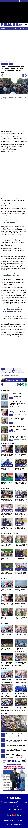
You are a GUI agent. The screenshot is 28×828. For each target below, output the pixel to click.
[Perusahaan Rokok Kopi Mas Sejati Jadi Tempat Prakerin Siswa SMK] (21, 567)
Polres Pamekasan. (7, 370)
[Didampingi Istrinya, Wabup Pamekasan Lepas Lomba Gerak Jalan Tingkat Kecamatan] (4, 396)
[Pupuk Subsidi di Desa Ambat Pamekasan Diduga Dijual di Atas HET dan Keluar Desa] (7, 508)
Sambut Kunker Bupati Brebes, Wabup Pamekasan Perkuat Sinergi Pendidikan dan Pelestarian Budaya (18, 428)
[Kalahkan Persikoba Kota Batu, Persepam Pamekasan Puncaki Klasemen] (21, 643)
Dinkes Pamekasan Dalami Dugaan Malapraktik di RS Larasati (5, 695)
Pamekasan (18, 369)
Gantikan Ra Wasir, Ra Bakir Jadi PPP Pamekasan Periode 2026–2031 (6, 484)
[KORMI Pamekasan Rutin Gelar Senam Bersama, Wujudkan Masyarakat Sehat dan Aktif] (21, 629)
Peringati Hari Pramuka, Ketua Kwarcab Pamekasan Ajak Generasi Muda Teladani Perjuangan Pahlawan (18, 420)
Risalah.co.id (11, 372)
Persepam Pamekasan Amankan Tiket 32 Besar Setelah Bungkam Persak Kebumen (7, 664)
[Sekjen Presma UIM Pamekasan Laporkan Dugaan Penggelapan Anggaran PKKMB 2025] (21, 508)
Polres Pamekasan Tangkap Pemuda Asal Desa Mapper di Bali (20, 529)
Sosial (17, 690)
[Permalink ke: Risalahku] (2, 75)
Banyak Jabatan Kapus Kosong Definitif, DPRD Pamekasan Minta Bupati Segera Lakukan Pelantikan (21, 709)
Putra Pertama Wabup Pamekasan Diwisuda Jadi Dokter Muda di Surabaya (6, 574)
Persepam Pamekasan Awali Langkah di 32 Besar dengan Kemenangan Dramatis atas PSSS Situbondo (20, 664)
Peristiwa (11, 63)
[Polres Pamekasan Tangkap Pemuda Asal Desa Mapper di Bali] (21, 522)
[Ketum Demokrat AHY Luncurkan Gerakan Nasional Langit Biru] (7, 463)
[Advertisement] (14, 5)
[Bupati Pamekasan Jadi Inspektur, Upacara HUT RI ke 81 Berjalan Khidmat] (4, 412)
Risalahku (6, 75)
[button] (24, 24)
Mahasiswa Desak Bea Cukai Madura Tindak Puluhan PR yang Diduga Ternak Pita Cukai (7, 501)
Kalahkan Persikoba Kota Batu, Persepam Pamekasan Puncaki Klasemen (20, 650)
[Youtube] (15, 815)
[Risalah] (11, 24)
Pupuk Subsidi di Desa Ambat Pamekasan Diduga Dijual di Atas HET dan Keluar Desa (7, 515)
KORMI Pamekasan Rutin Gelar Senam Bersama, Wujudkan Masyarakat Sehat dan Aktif (21, 636)
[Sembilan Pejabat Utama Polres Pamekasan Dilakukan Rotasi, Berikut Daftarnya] (21, 494)
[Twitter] (20, 384)
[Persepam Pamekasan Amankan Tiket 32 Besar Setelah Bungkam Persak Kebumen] (7, 657)
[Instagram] (13, 815)
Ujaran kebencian (21, 372)
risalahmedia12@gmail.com (15, 809)
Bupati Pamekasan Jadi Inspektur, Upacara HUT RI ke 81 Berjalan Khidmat (17, 411)
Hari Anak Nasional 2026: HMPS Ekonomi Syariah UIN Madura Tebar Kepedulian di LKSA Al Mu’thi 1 (17, 436)
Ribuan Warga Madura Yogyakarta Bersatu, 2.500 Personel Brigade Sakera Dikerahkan (17, 403)
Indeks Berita (19, 820)
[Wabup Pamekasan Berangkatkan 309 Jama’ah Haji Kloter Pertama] (21, 553)
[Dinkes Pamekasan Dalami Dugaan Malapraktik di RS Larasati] (7, 688)
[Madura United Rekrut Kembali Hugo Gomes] (7, 643)
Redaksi (6, 820)
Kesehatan (18, 631)
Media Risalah (9, 369)
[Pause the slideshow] (22, 775)
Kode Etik (12, 820)
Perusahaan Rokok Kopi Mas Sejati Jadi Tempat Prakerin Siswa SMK (20, 574)
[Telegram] (23, 384)
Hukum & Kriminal (4, 63)
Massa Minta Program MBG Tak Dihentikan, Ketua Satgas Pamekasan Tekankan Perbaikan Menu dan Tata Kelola (20, 470)
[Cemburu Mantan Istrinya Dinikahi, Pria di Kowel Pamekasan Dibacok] (7, 522)
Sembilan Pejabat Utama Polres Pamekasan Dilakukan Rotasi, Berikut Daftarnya (21, 501)
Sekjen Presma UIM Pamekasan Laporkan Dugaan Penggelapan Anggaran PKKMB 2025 (20, 515)
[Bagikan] (26, 75)
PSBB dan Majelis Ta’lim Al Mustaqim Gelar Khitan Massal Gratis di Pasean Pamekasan (7, 709)
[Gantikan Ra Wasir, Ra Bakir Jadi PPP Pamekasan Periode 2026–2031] (7, 477)
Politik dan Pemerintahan (7, 465)
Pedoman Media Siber (14, 822)
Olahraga (17, 645)
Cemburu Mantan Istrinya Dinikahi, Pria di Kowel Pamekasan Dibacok (6, 529)
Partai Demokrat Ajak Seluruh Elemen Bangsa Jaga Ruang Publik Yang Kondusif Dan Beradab (21, 484)
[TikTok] (20, 815)
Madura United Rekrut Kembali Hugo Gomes (6, 649)
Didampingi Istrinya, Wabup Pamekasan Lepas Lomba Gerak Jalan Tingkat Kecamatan (17, 395)
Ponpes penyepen (18, 370)
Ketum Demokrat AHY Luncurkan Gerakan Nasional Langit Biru (6, 470)
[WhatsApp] (26, 384)
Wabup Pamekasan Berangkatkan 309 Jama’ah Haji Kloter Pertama (19, 560)
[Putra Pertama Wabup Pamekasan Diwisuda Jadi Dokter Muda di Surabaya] (7, 567)
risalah (4, 372)
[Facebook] (18, 384)
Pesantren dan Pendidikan (21, 510)
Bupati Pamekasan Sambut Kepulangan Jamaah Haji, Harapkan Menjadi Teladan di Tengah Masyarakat (7, 560)
